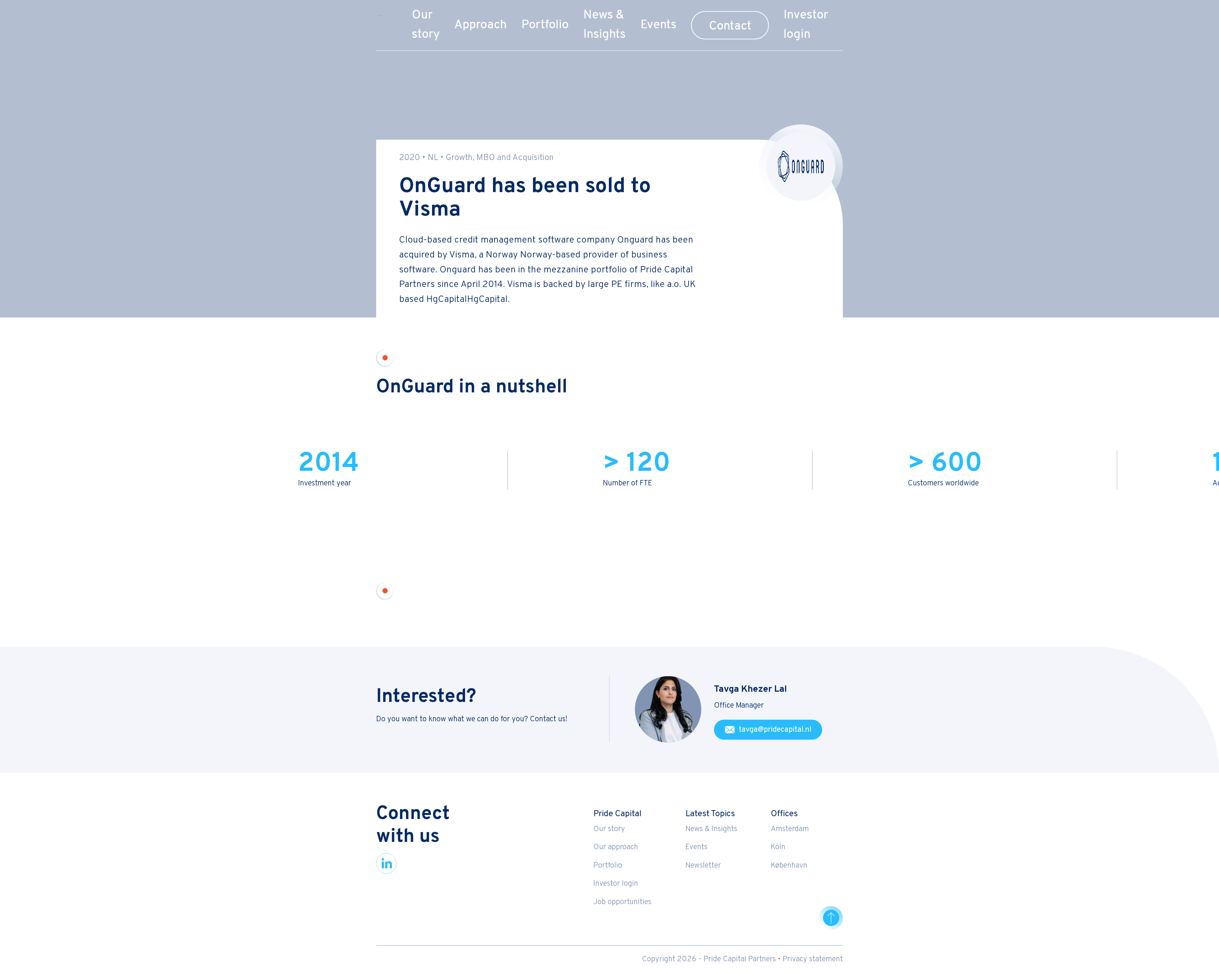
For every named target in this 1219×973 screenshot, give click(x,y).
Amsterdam (790, 829)
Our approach (615, 847)
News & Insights (711, 829)
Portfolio (545, 25)
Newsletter (703, 865)
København (789, 865)
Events (658, 25)
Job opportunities (622, 902)
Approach (480, 25)
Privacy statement (813, 959)
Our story (609, 829)
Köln (778, 847)
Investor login (615, 884)
